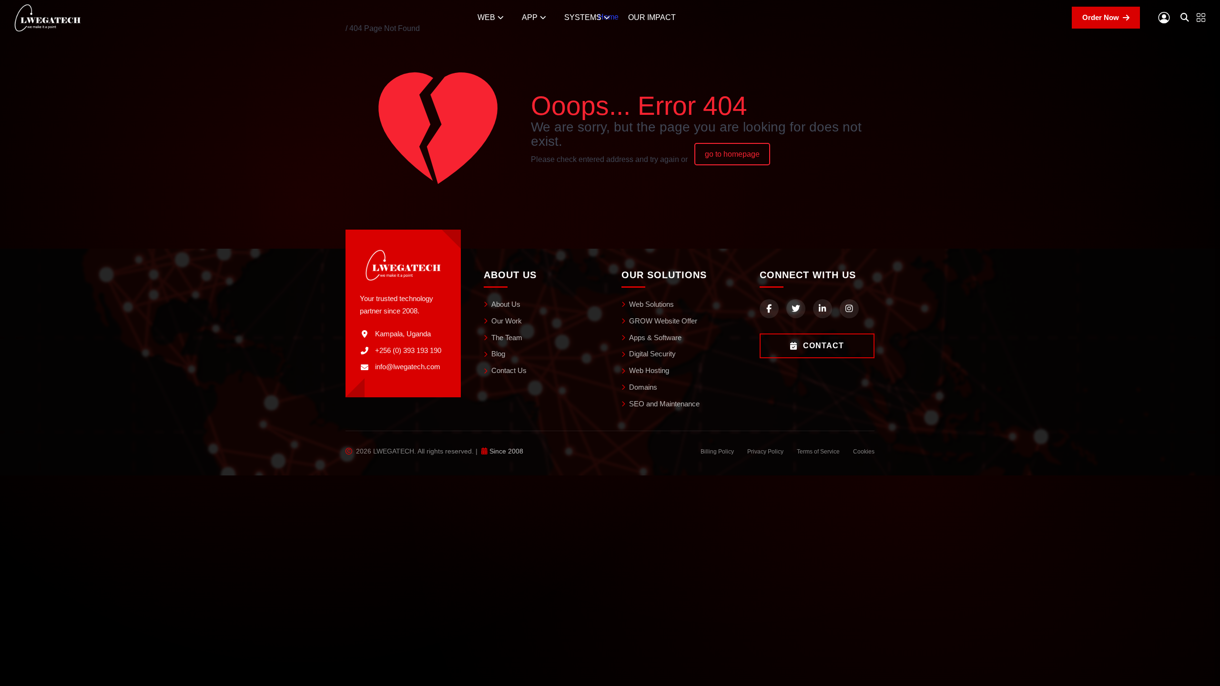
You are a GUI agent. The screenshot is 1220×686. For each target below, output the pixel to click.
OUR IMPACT (652, 17)
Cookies (863, 451)
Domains (643, 387)
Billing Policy (717, 451)
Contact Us (509, 370)
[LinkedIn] (822, 308)
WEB (486, 17)
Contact (823, 346)
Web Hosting (649, 370)
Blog (498, 354)
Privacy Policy (765, 451)
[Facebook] (769, 308)
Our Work (506, 321)
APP (530, 17)
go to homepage (732, 154)
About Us (505, 304)
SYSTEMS (582, 17)
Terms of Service (818, 451)
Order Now (1100, 17)
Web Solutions (651, 304)
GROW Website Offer (663, 321)
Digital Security (652, 354)
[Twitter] (795, 308)
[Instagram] (849, 308)
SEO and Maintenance (664, 404)
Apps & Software (655, 337)
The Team (506, 337)
